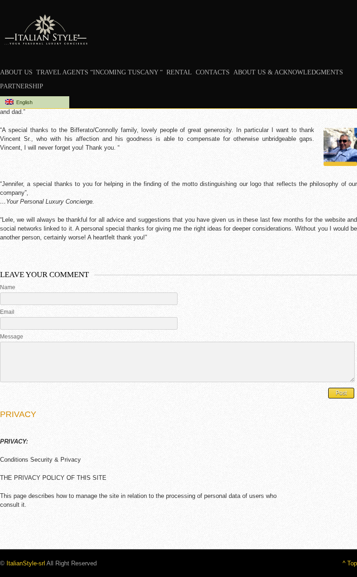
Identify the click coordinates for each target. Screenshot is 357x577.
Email (7, 312)
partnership (21, 86)
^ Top (350, 563)
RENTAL (179, 72)
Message (11, 336)
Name (7, 287)
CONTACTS (213, 72)
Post (341, 393)
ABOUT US (16, 72)
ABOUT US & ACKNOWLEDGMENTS (288, 72)
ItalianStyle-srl (26, 563)
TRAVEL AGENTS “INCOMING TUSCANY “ (99, 72)
